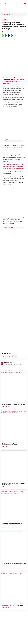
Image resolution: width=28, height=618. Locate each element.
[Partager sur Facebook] (6, 35)
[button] (24, 3)
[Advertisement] (14, 60)
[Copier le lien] (15, 35)
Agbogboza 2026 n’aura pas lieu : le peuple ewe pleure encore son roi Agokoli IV (13, 443)
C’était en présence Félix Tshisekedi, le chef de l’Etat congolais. (13, 81)
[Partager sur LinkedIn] (12, 35)
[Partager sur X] (9, 35)
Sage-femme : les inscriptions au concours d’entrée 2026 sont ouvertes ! (12, 524)
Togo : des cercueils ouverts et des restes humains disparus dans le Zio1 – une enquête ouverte (14, 604)
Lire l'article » (4, 406)
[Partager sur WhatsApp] (3, 35)
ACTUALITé (5, 19)
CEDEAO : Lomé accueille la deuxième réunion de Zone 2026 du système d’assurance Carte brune (13, 403)
